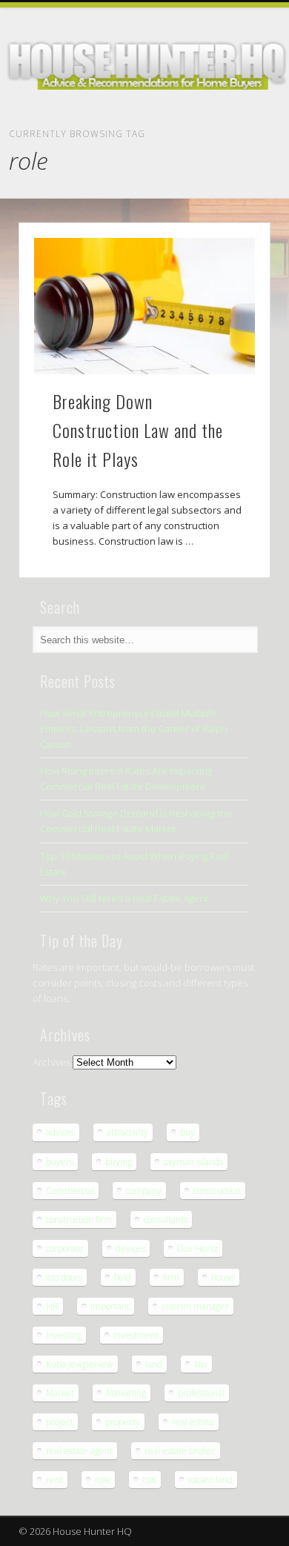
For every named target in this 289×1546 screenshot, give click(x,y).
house (223, 1277)
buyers (59, 1161)
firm (171, 1277)
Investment (136, 1335)
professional (201, 1393)
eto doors (64, 1277)
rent (54, 1479)
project (59, 1422)
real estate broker (180, 1450)
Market (60, 1393)
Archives (51, 1062)
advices (60, 1132)
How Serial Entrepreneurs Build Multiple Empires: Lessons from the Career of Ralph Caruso (133, 728)
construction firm (79, 1219)
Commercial (70, 1190)
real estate (193, 1422)
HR (52, 1306)
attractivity (127, 1132)
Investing (64, 1335)
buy (187, 1132)
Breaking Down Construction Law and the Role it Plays (138, 430)
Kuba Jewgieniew (79, 1364)
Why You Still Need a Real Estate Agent (124, 898)
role (102, 1479)
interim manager (195, 1306)
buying (118, 1161)
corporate (65, 1248)
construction (217, 1190)
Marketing (126, 1393)
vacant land (210, 1479)
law (200, 1364)
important (110, 1306)
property (122, 1422)
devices (130, 1248)
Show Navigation (259, 135)
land (153, 1364)
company (144, 1190)
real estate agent (79, 1450)
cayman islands (193, 1161)
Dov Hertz (197, 1248)
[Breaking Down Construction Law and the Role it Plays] (144, 306)
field (122, 1277)
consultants (165, 1219)
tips (149, 1479)
